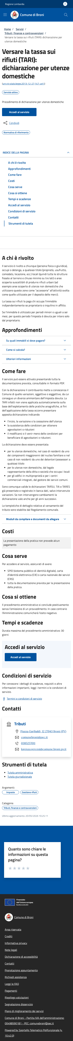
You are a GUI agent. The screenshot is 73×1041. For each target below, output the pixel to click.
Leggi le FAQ (12, 984)
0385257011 (28, 743)
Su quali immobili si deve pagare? (25, 340)
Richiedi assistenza (16, 977)
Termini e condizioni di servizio (24, 699)
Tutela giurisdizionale (19, 777)
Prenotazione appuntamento (21, 970)
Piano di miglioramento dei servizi (24, 1011)
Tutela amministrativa (20, 773)
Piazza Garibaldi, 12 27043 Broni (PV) (43, 731)
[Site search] (66, 15)
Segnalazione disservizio (19, 1004)
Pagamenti (11, 991)
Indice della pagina (16, 152)
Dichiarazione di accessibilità (21, 957)
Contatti (9, 963)
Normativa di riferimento (16, 132)
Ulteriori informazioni (18, 359)
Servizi (20, 29)
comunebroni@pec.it (34, 737)
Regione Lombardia (14, 4)
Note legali (11, 950)
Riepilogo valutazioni (17, 997)
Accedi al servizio (19, 112)
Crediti (8, 936)
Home (7, 29)
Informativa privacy (16, 943)
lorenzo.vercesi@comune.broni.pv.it (43, 749)
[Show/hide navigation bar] (5, 14)
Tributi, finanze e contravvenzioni (24, 33)
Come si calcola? (15, 350)
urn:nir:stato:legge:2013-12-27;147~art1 (23, 83)
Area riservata (13, 929)
